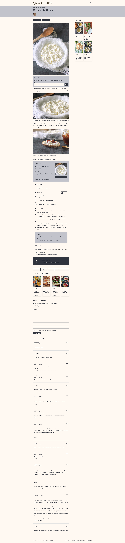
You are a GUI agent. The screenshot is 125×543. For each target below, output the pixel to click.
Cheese (43, 7)
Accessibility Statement (82, 540)
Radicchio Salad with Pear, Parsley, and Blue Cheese (55, 292)
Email (35, 82)
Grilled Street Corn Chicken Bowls (87, 57)
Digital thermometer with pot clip (43, 188)
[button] (41, 14)
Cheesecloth (39, 186)
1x (61, 192)
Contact (51, 540)
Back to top (37, 540)
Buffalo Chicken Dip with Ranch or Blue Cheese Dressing (37, 292)
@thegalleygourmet (46, 262)
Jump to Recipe (37, 19)
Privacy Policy (78, 540)
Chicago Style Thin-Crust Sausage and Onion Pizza (46, 291)
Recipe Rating (36, 305)
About (47, 540)
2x (63, 192)
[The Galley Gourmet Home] (42, 3)
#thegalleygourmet (55, 262)
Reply (67, 342)
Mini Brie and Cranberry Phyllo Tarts (65, 291)
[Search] (91, 3)
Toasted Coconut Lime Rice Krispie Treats (79, 57)
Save (66, 84)
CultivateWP (90, 540)
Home (34, 7)
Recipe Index (38, 7)
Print (64, 177)
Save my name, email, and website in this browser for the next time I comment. (45, 330)
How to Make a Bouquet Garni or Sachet (87, 38)
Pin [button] (58, 177)
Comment (35, 309)
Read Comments (45, 19)
